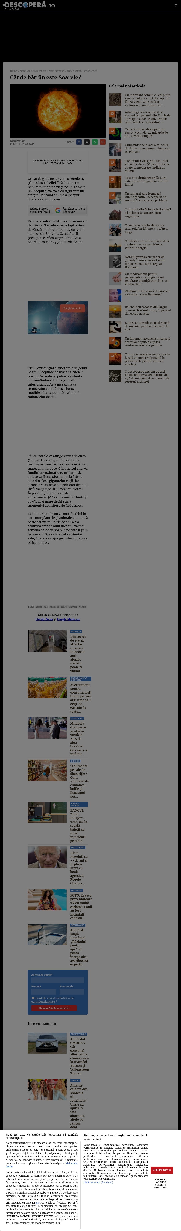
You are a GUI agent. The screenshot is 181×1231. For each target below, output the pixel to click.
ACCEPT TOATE (162, 1170)
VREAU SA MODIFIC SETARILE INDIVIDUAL (160, 1183)
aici (37, 1203)
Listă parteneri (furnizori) (98, 1182)
